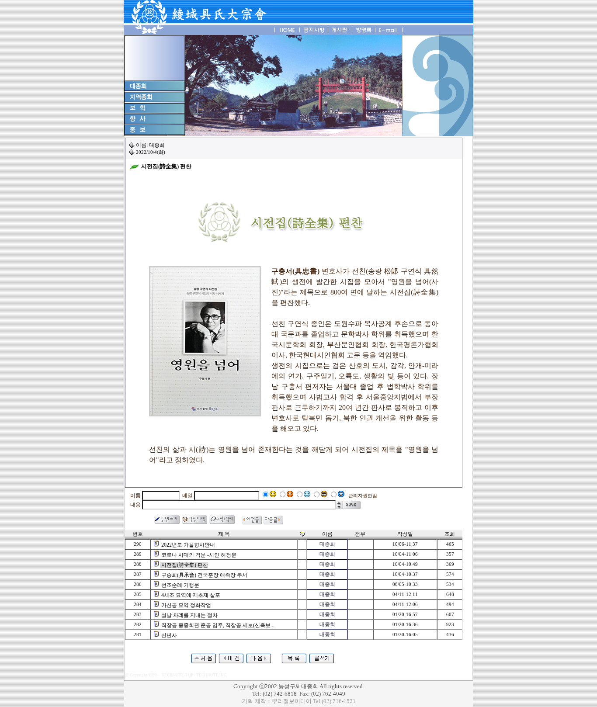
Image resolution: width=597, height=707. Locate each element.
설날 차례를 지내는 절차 (189, 615)
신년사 (169, 635)
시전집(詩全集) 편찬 (184, 565)
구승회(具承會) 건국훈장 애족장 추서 (204, 575)
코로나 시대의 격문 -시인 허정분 (198, 555)
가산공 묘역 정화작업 (186, 605)
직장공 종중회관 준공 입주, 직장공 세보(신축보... (217, 625)
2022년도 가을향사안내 (188, 545)
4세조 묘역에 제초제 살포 (190, 595)
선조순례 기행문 (180, 585)
